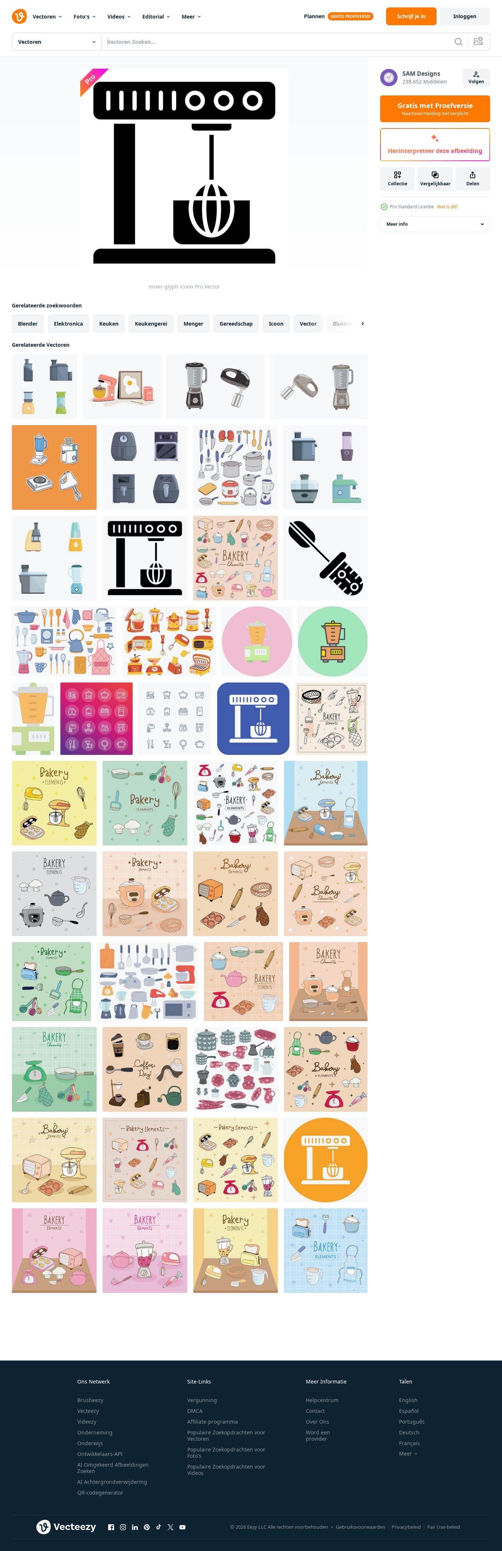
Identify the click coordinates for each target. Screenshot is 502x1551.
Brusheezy (90, 1400)
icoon (276, 323)
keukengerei (151, 323)
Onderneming (95, 1432)
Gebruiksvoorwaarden (360, 1527)
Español (409, 1410)
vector (308, 323)
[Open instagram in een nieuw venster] (123, 1527)
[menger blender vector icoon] (257, 641)
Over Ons (317, 1421)
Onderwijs (90, 1443)
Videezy (86, 1421)
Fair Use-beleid (443, 1527)
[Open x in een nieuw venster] (171, 1527)
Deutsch (409, 1432)
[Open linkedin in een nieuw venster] (135, 1527)
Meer (188, 16)
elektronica (68, 323)
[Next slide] (356, 324)
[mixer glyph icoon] (145, 558)
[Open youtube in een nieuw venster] (182, 1527)
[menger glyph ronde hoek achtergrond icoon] (253, 718)
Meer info (397, 224)
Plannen (314, 16)
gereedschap (236, 323)
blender (28, 323)
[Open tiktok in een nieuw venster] (159, 1527)
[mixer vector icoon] (325, 558)
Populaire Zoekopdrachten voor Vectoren (226, 1435)
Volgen (476, 81)
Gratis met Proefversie (435, 109)
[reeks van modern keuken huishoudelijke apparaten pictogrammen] (145, 467)
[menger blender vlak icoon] (33, 718)
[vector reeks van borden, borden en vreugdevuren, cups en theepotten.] (235, 1069)
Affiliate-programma (212, 1421)
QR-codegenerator (100, 1492)
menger (193, 323)
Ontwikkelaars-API (100, 1453)
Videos (115, 16)
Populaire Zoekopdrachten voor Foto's (226, 1452)
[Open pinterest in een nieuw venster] (147, 1527)
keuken (109, 323)
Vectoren (44, 16)
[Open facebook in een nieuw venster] (111, 1527)
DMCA (195, 1410)
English (408, 1400)
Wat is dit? (447, 206)
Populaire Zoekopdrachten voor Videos (226, 1469)
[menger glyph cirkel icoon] (325, 1160)
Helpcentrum (322, 1400)
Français (409, 1443)
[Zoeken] (458, 41)
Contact (315, 1410)
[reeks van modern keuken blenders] (44, 386)
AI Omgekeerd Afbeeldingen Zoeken (113, 1468)
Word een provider (318, 1435)
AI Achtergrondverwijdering (112, 1481)
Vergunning (202, 1400)
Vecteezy (88, 1410)
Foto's (82, 16)
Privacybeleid (406, 1527)
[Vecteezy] (19, 16)
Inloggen (464, 16)
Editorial (153, 16)
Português (412, 1421)
